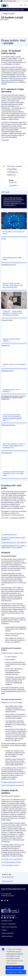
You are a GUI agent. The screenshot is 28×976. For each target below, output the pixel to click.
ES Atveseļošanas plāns (8, 534)
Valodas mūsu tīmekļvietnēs (9, 927)
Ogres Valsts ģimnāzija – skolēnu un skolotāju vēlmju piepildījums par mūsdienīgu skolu (13, 445)
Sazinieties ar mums (6, 921)
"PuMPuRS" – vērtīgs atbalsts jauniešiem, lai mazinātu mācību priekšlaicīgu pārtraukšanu (12, 313)
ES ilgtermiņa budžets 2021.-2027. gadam (12, 542)
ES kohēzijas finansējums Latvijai (10, 862)
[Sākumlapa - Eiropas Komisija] (5, 5)
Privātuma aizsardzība (7, 933)
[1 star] (3, 877)
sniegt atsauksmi (8, 881)
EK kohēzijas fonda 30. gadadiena (10, 859)
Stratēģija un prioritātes (9, 13)
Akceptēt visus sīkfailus (14, 967)
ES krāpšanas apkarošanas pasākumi (11, 782)
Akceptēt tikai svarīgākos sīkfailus (16, 972)
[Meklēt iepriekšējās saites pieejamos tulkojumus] (7, 80)
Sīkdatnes (4, 930)
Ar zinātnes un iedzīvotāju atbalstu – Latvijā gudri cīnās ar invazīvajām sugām (14, 473)
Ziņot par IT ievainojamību (8, 924)
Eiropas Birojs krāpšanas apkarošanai (11, 785)
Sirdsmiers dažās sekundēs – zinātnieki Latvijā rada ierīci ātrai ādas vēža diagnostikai (12, 285)
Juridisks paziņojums (7, 936)
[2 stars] (4, 877)
